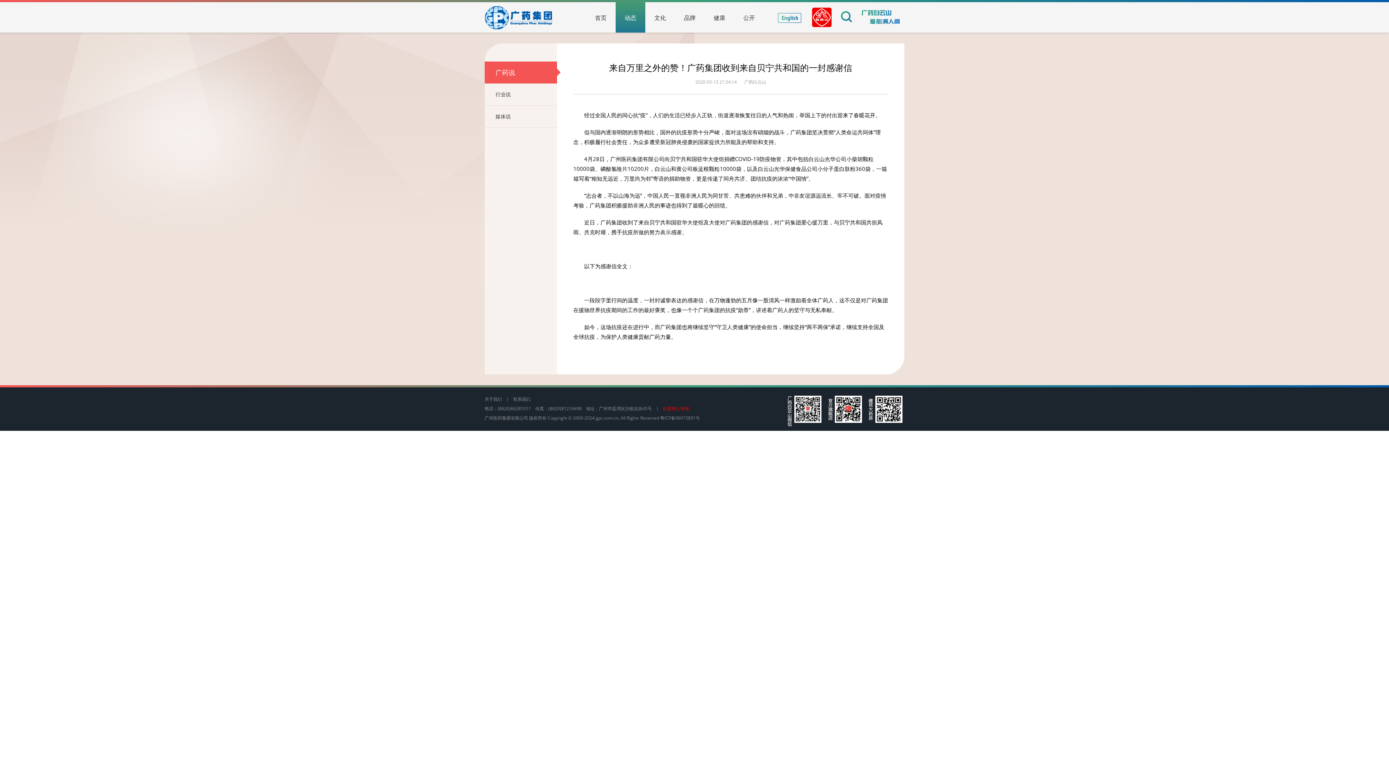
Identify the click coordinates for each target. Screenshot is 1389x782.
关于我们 (493, 399)
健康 (719, 18)
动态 (630, 18)
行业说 (503, 94)
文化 (660, 18)
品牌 (690, 18)
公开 (749, 18)
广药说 (505, 72)
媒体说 (503, 116)
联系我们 (522, 399)
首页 (601, 18)
